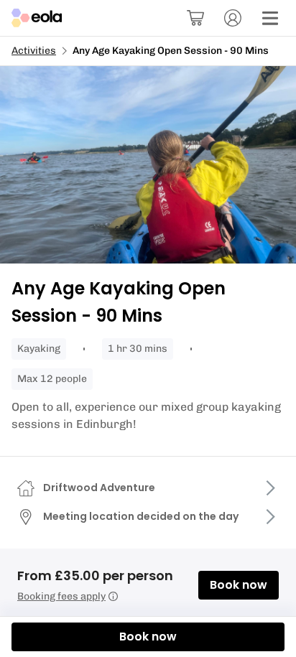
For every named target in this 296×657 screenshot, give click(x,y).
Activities (33, 51)
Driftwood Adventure (99, 487)
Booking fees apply (61, 596)
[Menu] (270, 18)
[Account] (232, 18)
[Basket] (195, 18)
